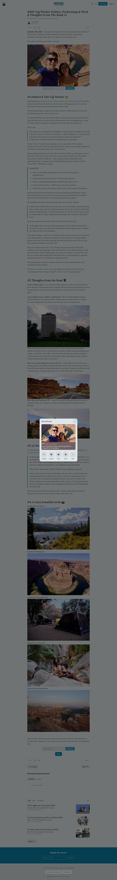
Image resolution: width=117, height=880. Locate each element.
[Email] (58, 454)
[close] (75, 421)
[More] (73, 454)
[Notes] (65, 454)
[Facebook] (51, 454)
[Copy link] (44, 454)
